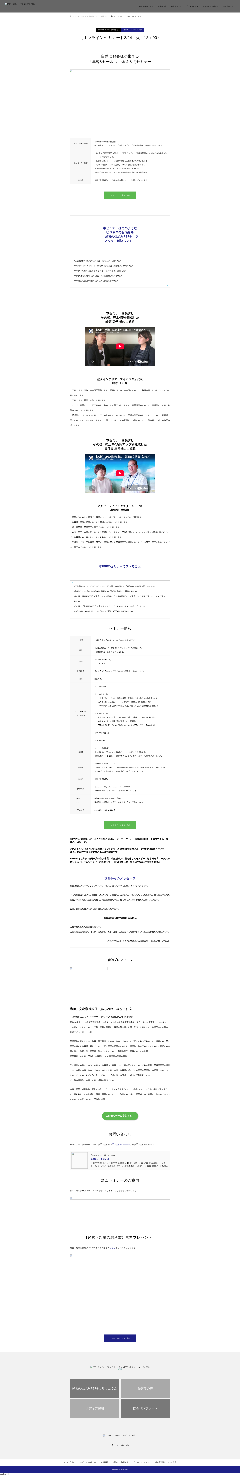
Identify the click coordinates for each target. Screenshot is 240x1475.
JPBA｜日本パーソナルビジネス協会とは (80, 1462)
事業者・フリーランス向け (133, 30)
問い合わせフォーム (121, 1144)
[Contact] (127, 1445)
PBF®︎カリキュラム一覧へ (120, 1338)
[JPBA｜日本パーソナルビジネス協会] (22, 6)
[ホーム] (71, 16)
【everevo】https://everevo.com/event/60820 (112, 787)
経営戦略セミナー (146, 6)
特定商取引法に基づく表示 (165, 1462)
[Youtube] (122, 1445)
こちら (113, 1248)
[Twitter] (117, 1445)
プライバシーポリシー (141, 1462)
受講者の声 (162, 6)
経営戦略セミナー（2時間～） (108, 30)
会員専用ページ (229, 6)
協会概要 (104, 1462)
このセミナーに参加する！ (120, 195)
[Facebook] (112, 1445)
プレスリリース (192, 6)
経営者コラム (176, 6)
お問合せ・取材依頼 (210, 6)
